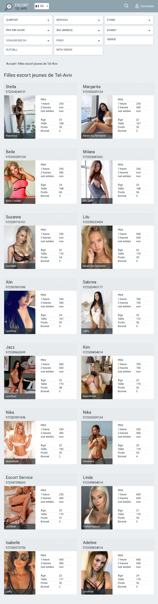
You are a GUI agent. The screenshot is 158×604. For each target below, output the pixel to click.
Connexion (147, 6)
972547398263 (16, 482)
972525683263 (93, 157)
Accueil (11, 63)
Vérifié (111, 39)
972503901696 (16, 287)
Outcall (11, 49)
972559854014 (93, 352)
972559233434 (93, 222)
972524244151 (16, 92)
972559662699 (16, 352)
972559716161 (16, 222)
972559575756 (16, 548)
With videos (64, 49)
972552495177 (93, 287)
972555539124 (93, 92)
